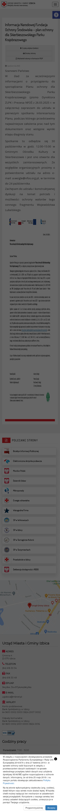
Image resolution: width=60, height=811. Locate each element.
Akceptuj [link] (51, 807)
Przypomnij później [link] (34, 807)
